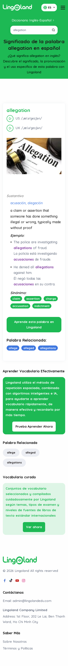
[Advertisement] (34, 91)
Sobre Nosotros (15, 641)
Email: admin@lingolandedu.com (27, 601)
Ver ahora (34, 527)
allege (11, 452)
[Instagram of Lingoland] (24, 580)
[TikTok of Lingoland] (11, 580)
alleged (31, 452)
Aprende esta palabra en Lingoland (34, 324)
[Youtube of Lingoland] (17, 580)
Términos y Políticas (18, 648)
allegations (14, 462)
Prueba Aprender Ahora (34, 426)
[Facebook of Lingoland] (5, 580)
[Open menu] (63, 7)
